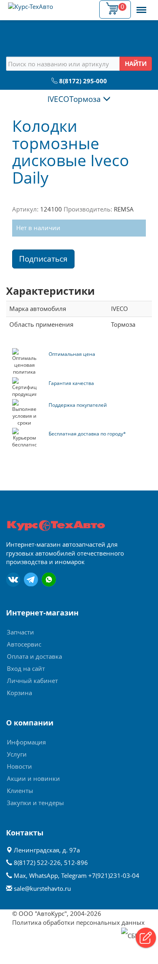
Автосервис (24, 644)
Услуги (17, 754)
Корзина (19, 693)
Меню (141, 5)
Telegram (74, 875)
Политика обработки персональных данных (78, 922)
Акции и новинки (33, 778)
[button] (146, 938)
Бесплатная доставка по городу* (87, 433)
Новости (19, 766)
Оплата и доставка (34, 656)
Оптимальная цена (72, 354)
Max (20, 875)
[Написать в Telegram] (31, 580)
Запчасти (20, 632)
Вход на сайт (26, 668)
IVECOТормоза (75, 99)
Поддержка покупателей (78, 405)
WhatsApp (43, 875)
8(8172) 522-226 (37, 862)
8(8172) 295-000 (83, 81)
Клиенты (20, 790)
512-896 (76, 862)
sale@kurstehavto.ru (42, 888)
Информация (26, 742)
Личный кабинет (32, 680)
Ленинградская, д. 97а (46, 850)
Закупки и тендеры (35, 803)
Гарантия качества (71, 383)
